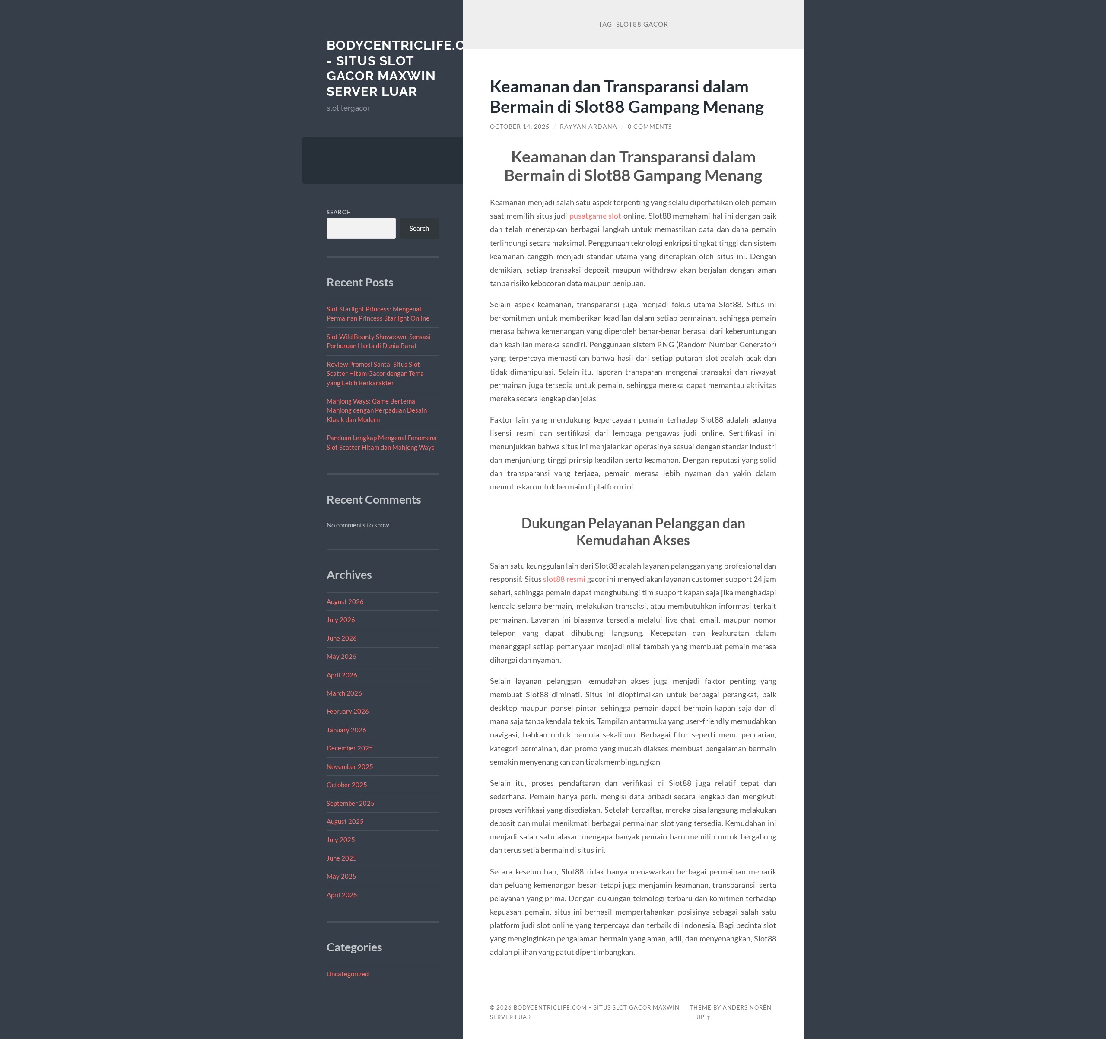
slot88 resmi (564, 579)
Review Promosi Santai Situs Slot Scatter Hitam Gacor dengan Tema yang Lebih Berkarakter (375, 373)
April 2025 (342, 895)
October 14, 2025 (520, 126)
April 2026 (342, 675)
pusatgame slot (595, 215)
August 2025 (345, 821)
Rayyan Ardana (588, 126)
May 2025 (341, 876)
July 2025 (341, 839)
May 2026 (341, 656)
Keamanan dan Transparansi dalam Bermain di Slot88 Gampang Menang (627, 96)
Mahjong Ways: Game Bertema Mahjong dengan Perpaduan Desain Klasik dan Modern (377, 410)
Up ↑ (703, 1017)
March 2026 (344, 693)
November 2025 (350, 766)
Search (339, 212)
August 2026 (345, 601)
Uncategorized (348, 974)
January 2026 (346, 730)
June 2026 (342, 638)
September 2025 (351, 803)
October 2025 (347, 784)
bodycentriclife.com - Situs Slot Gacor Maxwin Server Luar (407, 68)
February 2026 (348, 711)
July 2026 (341, 619)
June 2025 (342, 858)
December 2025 (350, 748)
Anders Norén (747, 1007)
